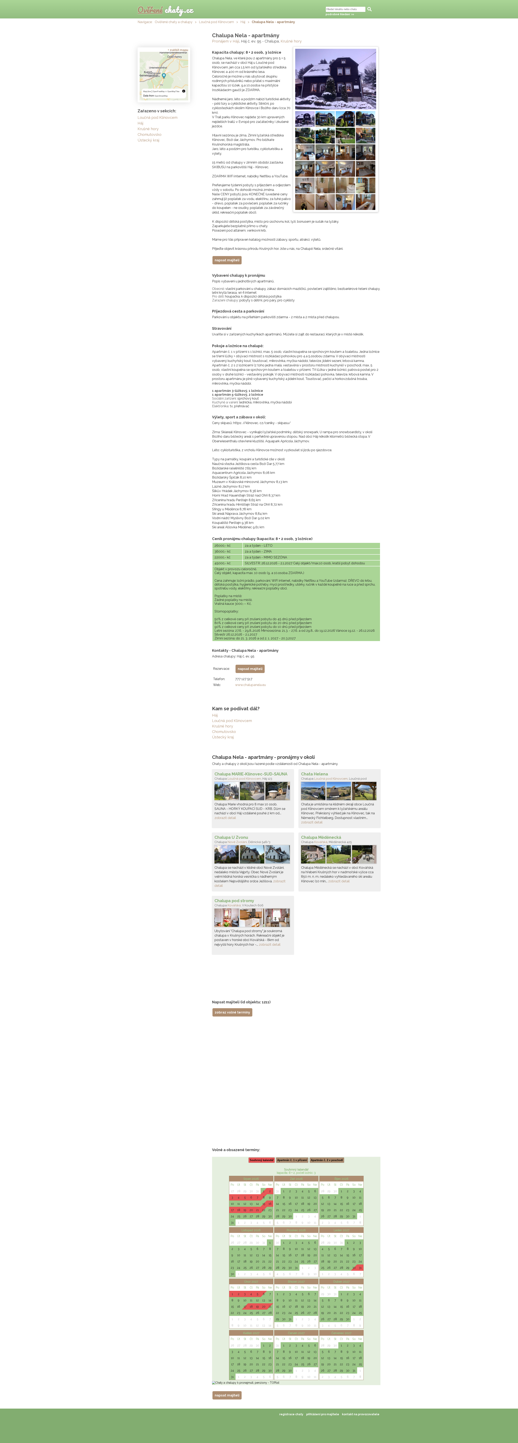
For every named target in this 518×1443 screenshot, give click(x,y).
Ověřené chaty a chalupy (173, 22)
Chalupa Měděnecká (321, 837)
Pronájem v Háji (225, 41)
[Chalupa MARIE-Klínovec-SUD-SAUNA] (252, 792)
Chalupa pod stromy (234, 901)
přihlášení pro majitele (322, 1414)
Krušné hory (291, 41)
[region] (164, 76)
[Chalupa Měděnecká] (339, 855)
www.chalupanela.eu (250, 685)
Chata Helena (314, 774)
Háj (242, 22)
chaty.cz (165, 9)
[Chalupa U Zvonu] (252, 855)
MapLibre (147, 91)
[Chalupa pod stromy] (252, 919)
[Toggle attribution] (183, 91)
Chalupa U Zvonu (231, 837)
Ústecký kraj (223, 737)
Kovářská (320, 842)
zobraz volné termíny (232, 1012)
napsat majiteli (227, 260)
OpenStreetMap (161, 96)
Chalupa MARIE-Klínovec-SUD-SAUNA (250, 774)
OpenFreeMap (159, 91)
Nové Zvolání (237, 842)
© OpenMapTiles (172, 91)
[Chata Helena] (339, 792)
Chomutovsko (224, 731)
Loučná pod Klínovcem (216, 22)
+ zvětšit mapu (178, 50)
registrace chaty (291, 1414)
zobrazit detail (225, 818)
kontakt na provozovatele (360, 1414)
